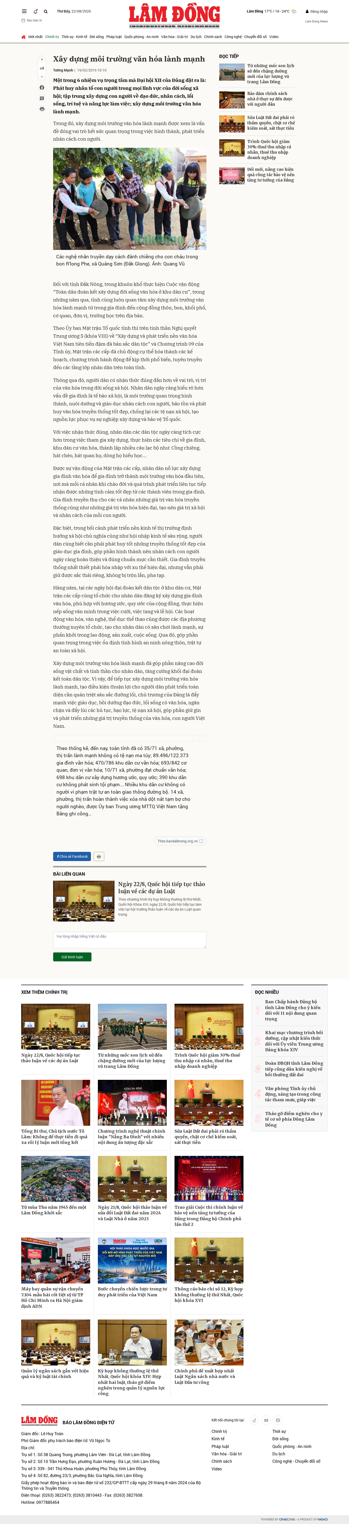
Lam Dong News (316, 21)
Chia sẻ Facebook (74, 856)
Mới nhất (35, 36)
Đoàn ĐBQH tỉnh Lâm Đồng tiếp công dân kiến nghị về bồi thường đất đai (294, 1069)
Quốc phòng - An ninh (141, 36)
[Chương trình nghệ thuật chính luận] (132, 1103)
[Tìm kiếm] (46, 11)
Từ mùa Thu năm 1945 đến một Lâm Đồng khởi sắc (53, 1210)
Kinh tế (81, 36)
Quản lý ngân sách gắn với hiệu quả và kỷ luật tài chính (55, 1373)
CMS (287, 1519)
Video (273, 36)
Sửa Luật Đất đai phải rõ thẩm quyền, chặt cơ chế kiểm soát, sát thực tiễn (271, 123)
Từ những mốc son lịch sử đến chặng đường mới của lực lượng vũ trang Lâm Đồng (270, 73)
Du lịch (196, 36)
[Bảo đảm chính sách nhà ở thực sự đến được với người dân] (232, 99)
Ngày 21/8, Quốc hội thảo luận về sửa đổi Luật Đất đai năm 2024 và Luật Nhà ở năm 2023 (132, 1213)
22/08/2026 (74, 11)
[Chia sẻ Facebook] (42, 87)
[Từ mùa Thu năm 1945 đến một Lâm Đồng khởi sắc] (55, 1179)
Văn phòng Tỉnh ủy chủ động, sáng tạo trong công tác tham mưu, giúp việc (293, 1094)
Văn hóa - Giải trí (174, 36)
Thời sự (67, 36)
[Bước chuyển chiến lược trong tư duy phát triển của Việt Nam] (132, 1261)
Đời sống (97, 36)
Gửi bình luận (72, 956)
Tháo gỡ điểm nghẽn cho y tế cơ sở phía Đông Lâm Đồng (293, 1119)
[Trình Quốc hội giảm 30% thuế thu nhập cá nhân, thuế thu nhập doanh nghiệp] (232, 147)
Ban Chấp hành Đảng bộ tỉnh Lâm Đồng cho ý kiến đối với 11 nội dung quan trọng (293, 1010)
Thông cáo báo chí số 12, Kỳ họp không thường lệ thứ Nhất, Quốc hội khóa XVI (209, 1294)
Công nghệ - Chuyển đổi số (246, 36)
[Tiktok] (254, 1420)
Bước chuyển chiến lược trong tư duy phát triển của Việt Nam (132, 1291)
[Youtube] (266, 1420)
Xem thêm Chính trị (44, 992)
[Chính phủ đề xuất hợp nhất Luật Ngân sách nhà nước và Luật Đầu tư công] (209, 1342)
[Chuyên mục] (24, 11)
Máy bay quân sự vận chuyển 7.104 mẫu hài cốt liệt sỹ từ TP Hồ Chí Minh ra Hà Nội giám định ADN (52, 1297)
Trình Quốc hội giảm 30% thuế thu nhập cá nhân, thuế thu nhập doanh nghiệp (269, 149)
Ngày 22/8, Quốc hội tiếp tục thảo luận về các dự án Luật (161, 887)
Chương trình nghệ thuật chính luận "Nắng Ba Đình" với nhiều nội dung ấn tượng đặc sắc (131, 1137)
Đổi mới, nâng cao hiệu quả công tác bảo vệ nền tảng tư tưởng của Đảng (271, 175)
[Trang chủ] (24, 37)
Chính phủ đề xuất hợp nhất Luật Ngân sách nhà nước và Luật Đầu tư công (205, 1376)
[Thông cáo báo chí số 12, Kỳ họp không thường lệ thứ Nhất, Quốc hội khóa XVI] (209, 1261)
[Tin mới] (35, 11)
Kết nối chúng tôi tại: (228, 1420)
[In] (99, 856)
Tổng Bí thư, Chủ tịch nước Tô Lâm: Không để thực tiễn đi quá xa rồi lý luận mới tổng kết (54, 1137)
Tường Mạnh (63, 70)
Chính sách (213, 36)
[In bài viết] (42, 109)
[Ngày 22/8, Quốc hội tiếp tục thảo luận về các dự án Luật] (83, 901)
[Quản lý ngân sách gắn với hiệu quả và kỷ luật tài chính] (55, 1342)
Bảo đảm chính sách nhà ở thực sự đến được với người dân (270, 99)
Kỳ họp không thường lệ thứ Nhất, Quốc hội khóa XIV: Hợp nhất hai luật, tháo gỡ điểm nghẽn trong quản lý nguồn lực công (131, 1382)
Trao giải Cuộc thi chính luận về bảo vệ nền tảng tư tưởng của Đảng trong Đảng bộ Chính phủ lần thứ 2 (209, 1216)
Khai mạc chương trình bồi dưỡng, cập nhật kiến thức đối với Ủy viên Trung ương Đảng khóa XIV (294, 1041)
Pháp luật (114, 36)
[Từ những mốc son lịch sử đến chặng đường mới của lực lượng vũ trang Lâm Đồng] (232, 72)
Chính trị (52, 36)
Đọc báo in (34, 20)
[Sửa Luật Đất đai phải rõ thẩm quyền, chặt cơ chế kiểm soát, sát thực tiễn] (232, 123)
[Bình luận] (42, 98)
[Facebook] (278, 1420)
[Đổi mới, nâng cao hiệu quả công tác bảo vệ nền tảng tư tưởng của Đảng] (232, 175)
